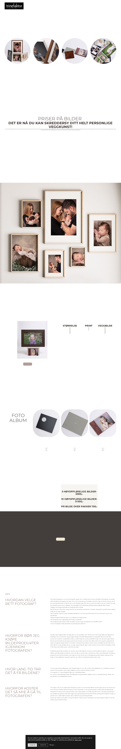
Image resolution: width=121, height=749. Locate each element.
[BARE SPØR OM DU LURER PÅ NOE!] (60, 539)
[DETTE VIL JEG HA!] (27, 364)
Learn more (78, 740)
